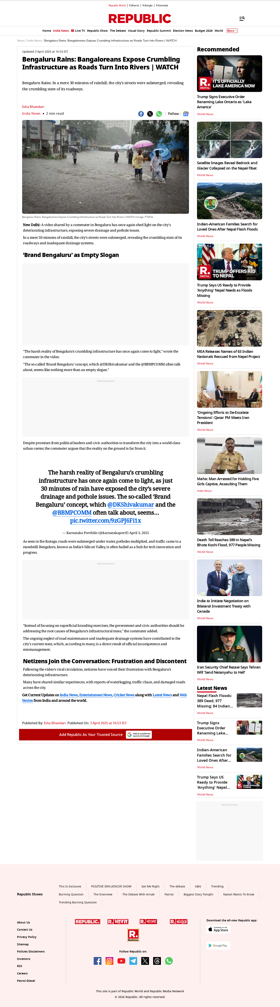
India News (31, 113)
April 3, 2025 (139, 533)
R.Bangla (147, 5)
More (230, 31)
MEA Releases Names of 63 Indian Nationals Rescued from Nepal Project (228, 354)
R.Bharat (134, 5)
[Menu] (240, 18)
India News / (35, 40)
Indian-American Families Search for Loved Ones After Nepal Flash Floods (227, 227)
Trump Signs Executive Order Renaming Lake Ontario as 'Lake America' (224, 102)
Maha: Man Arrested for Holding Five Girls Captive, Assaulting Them (228, 481)
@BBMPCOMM (72, 512)
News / (21, 40)
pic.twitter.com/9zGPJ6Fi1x (105, 520)
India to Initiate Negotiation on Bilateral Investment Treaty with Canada (223, 606)
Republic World (117, 5)
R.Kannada (162, 5)
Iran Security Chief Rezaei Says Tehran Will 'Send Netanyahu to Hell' (229, 670)
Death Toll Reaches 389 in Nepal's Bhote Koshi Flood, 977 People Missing (228, 542)
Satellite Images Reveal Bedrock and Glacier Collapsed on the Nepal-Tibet (227, 165)
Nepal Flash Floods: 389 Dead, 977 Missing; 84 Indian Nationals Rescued (214, 703)
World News (205, 114)
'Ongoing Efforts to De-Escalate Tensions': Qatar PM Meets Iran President (223, 417)
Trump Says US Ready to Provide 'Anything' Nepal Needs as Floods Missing (224, 290)
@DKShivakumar (130, 504)
